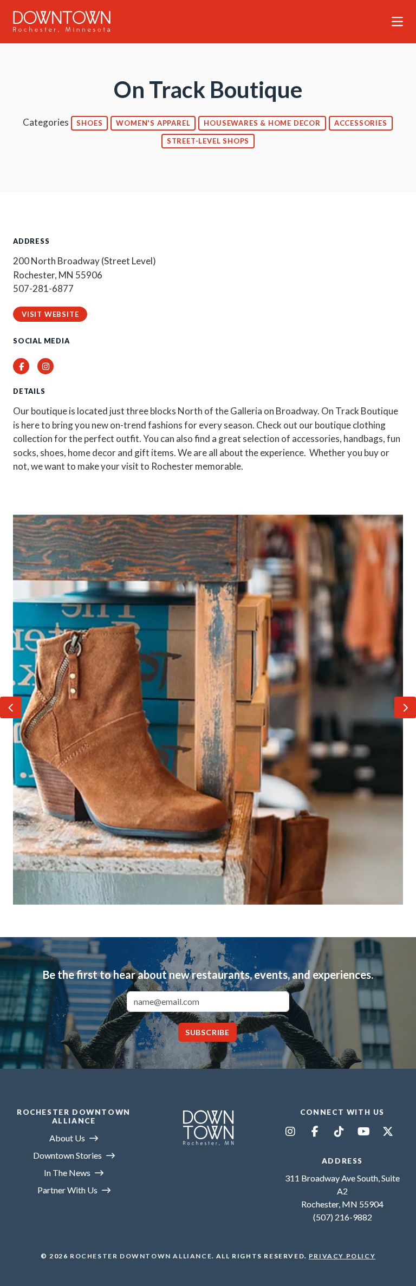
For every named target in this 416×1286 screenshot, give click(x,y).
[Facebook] (315, 1131)
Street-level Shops (208, 141)
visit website (50, 314)
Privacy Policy (342, 1256)
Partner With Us (67, 1190)
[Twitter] (388, 1131)
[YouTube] (363, 1131)
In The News (67, 1172)
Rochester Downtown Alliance (141, 1256)
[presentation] (11, 707)
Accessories (360, 123)
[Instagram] (290, 1131)
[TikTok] (339, 1131)
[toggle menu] (397, 22)
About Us (67, 1138)
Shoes (89, 123)
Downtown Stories (67, 1155)
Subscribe (207, 1032)
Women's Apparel (153, 123)
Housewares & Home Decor (262, 123)
